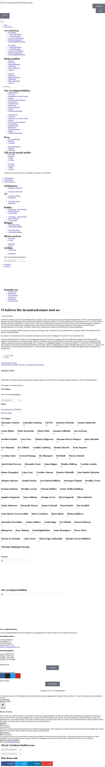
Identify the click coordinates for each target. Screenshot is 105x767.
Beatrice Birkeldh (65, 472)
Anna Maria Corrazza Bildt (14, 513)
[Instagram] (7, 675)
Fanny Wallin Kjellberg (71, 489)
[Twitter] (12, 675)
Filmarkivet (12, 198)
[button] (54, 44)
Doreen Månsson (82, 522)
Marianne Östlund (73, 480)
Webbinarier (12, 66)
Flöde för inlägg (6, 413)
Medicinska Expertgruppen (17, 100)
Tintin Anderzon (9, 505)
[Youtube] (18, 675)
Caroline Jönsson (44, 472)
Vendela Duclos (29, 480)
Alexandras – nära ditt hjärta (17, 209)
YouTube (11, 160)
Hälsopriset (6, 530)
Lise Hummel (7, 447)
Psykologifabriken (41, 530)
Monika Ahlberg (69, 464)
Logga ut (11, 70)
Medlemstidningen (14, 64)
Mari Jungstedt (66, 497)
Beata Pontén (66, 505)
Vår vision (11, 94)
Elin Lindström (84, 497)
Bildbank (11, 141)
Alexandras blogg (14, 225)
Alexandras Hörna (14, 196)
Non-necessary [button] (5, 732)
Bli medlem (12, 32)
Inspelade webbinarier (15, 188)
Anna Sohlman (30, 497)
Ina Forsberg (80, 431)
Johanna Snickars (9, 480)
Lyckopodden (12, 213)
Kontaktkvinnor (13, 104)
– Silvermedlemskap (14, 34)
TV (5, 194)
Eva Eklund (65, 522)
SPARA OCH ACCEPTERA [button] (9, 740)
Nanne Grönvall (49, 505)
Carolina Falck (8, 455)
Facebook (11, 155)
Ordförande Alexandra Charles (18, 96)
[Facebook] (2, 675)
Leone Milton (7, 431)
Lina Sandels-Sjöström (88, 472)
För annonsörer (13, 295)
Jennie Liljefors (33, 522)
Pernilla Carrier (29, 489)
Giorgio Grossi (48, 497)
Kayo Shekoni (22, 530)
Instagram (11, 156)
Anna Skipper (51, 464)
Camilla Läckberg (41, 447)
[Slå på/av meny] (2, 21)
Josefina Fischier (9, 439)
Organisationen (13, 93)
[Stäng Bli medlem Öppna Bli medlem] (13, 27)
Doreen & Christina (10, 538)
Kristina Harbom (9, 489)
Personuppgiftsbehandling (16, 42)
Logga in (11, 61)
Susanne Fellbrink (61, 431)
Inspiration (11, 238)
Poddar (8, 207)
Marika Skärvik (61, 447)
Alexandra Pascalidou (11, 522)
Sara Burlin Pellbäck (50, 480)
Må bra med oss (12, 236)
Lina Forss (26, 439)
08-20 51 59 (10, 645)
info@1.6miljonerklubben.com (10, 647)
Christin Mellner (49, 489)
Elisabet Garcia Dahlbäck (78, 538)
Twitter (10, 158)
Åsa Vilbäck (23, 447)
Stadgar (10, 109)
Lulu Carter (30, 538)
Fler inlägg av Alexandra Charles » (12, 385)
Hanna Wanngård (9, 472)
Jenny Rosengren (62, 530)
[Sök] (24, 261)
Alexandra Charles (7, 371)
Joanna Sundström (86, 422)
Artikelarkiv (12, 250)
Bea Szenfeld (83, 505)
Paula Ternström (26, 431)
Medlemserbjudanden (15, 40)
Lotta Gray (27, 472)
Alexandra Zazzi (32, 464)
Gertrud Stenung (27, 455)
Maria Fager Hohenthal (50, 538)
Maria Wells (43, 431)
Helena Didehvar (75, 513)
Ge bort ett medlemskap (16, 38)
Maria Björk (57, 513)
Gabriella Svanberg (32, 422)
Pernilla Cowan (92, 480)
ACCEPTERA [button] (5, 700)
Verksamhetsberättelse (15, 111)
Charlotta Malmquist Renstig (15, 547)
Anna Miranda (91, 439)
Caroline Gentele (88, 464)
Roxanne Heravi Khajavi (69, 439)
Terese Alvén (80, 530)
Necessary (5, 725)
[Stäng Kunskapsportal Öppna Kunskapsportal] (15, 182)
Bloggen (8, 222)
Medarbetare (12, 105)
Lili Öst (49, 422)
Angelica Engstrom (10, 497)
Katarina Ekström (65, 422)
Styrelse (10, 98)
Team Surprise (80, 447)
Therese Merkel (76, 455)
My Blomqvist (46, 455)
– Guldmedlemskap (14, 36)
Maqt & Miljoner (13, 211)
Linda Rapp (50, 522)
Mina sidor (11, 63)
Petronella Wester (29, 505)
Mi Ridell (60, 455)
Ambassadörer (13, 102)
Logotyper (11, 143)
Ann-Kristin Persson (11, 464)
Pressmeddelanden (14, 139)
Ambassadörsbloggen (15, 227)
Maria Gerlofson (39, 513)
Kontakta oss (12, 292)
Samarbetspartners (14, 107)
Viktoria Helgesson (44, 439)
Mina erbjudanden (14, 68)
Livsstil (10, 240)
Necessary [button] (3, 723)
